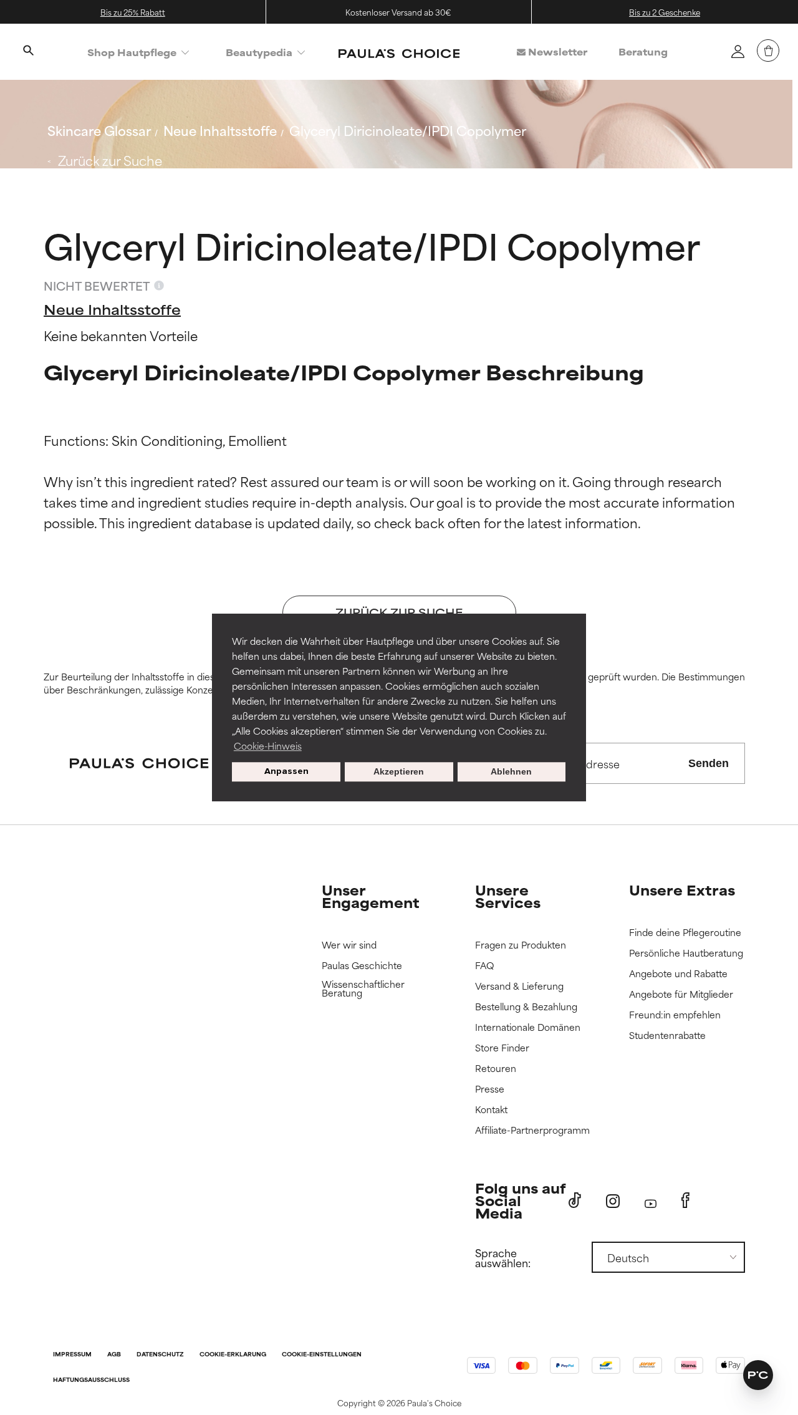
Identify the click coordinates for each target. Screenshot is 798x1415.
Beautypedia (259, 52)
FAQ (484, 965)
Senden (708, 763)
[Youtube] (650, 1201)
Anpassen (286, 771)
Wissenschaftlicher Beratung (363, 989)
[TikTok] (575, 1200)
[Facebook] (685, 1200)
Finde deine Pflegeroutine (685, 932)
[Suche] (28, 51)
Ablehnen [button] (511, 772)
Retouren (495, 1068)
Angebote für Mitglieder (681, 994)
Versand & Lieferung (519, 986)
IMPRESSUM (72, 1355)
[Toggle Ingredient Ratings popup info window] (159, 286)
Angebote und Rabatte (678, 973)
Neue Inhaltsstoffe (220, 130)
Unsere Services (508, 895)
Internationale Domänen (527, 1027)
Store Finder (502, 1048)
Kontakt (491, 1109)
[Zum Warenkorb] (768, 50)
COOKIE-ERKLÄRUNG (233, 1355)
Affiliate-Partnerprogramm (532, 1130)
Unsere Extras (682, 889)
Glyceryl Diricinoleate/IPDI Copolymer (407, 130)
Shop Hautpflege (131, 52)
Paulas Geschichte (362, 965)
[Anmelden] (737, 51)
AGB (114, 1355)
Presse (489, 1089)
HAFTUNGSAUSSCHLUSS (91, 1380)
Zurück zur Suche (110, 160)
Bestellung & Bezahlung (526, 1007)
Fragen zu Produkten (520, 945)
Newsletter (556, 51)
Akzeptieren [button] (398, 772)
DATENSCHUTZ (160, 1355)
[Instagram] (613, 1201)
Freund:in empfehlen (675, 1015)
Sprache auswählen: (503, 1257)
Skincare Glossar (99, 130)
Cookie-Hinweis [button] (268, 745)
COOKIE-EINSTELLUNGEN (322, 1355)
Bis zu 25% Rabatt (132, 12)
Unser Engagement (371, 895)
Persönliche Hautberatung (686, 953)
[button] (758, 1375)
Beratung (643, 51)
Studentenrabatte (667, 1035)
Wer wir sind (349, 945)
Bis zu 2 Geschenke (664, 12)
